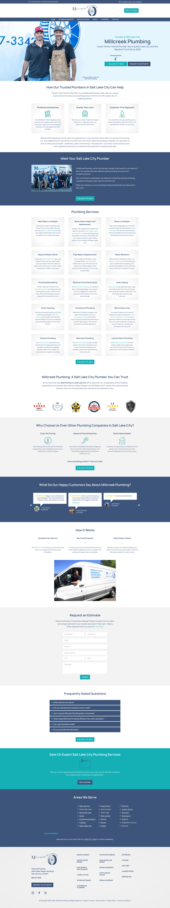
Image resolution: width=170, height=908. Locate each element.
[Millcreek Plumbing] (85, 10)
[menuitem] (130, 1)
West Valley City (85, 826)
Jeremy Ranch (127, 809)
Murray (103, 822)
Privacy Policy (111, 901)
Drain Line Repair (106, 880)
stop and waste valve (48, 259)
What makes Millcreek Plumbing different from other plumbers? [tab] (78, 719)
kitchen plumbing (44, 343)
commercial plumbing (81, 317)
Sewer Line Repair (106, 867)
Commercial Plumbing (82, 887)
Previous (31, 505)
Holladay (82, 822)
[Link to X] (45, 893)
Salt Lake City (84, 806)
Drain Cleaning (83, 855)
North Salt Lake (85, 812)
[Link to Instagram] (33, 893)
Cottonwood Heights (87, 819)
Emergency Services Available (131, 2)
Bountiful (125, 812)
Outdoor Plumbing (107, 855)
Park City (125, 806)
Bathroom (126, 855)
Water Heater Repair (82, 861)
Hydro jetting (113, 287)
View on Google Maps (51, 833)
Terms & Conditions (123, 901)
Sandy (81, 816)
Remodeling (127, 877)
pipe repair (89, 261)
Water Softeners (84, 880)
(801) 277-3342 (39, 547)
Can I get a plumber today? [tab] (64, 724)
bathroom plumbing (81, 343)
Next (139, 505)
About (92, 901)
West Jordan (105, 816)
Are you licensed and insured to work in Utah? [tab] (71, 708)
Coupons (86, 901)
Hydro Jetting (82, 875)
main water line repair (51, 230)
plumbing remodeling (42, 289)
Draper (103, 826)
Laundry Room (128, 871)
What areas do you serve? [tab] (63, 702)
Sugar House (105, 806)
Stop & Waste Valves (104, 874)
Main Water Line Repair (105, 861)
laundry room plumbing (121, 343)
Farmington (126, 816)
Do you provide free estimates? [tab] (65, 730)
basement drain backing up (82, 287)
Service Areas (100, 901)
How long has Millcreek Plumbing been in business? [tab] (74, 713)
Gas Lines (125, 866)
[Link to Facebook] (39, 893)
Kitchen (125, 860)
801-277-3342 (98, 626)
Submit (85, 677)
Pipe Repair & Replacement (82, 868)
